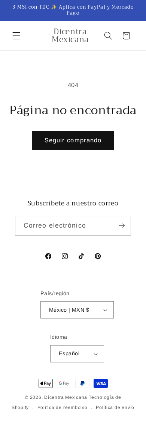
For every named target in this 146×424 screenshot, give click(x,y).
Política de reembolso (62, 407)
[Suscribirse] (122, 225)
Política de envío (115, 407)
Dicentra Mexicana (65, 397)
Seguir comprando (73, 140)
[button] (16, 36)
